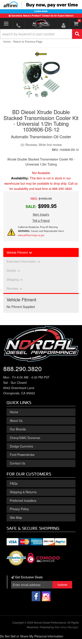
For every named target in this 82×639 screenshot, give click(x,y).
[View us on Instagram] (46, 596)
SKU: (55, 149)
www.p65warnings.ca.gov (31, 235)
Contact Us (17, 463)
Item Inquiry (41, 214)
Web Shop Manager (66, 627)
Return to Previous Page (27, 41)
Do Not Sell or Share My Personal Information (31, 636)
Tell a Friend (41, 220)
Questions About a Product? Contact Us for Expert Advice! (42, 15)
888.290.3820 (22, 368)
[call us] (18, 25)
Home (6, 41)
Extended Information (21, 261)
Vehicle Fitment (17, 252)
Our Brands (18, 429)
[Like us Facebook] (36, 596)
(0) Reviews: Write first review (41, 144)
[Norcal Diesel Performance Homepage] (41, 23)
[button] (41, 34)
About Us (16, 420)
